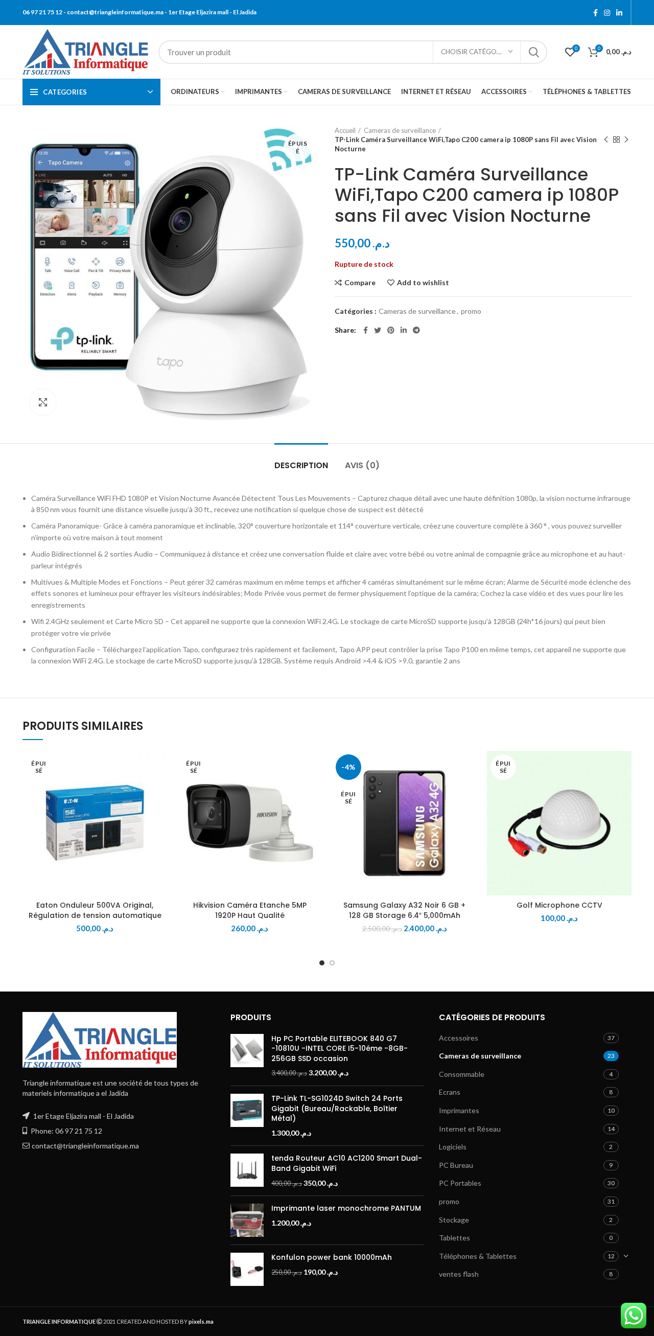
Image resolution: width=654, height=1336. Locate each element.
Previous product (606, 139)
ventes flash (459, 1274)
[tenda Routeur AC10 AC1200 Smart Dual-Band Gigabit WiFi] (247, 1171)
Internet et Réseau (470, 1128)
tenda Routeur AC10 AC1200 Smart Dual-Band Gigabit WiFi (346, 1163)
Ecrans (449, 1092)
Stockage (454, 1219)
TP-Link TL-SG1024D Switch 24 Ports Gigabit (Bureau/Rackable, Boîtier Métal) (337, 1108)
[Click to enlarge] (43, 402)
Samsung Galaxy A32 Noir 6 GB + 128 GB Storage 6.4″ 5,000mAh (404, 910)
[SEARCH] (533, 52)
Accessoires (458, 1037)
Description (301, 465)
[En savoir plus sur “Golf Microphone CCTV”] (624, 790)
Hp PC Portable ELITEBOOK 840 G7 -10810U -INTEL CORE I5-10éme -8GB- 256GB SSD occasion (339, 1049)
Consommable (461, 1074)
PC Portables (460, 1183)
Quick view (159, 813)
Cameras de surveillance (400, 130)
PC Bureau (456, 1165)
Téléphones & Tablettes (478, 1256)
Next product (626, 139)
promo (471, 311)
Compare (360, 282)
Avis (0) (362, 465)
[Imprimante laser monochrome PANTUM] (247, 1220)
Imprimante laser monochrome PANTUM (346, 1208)
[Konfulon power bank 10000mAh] (247, 1269)
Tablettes (454, 1237)
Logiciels (452, 1146)
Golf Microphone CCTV (559, 905)
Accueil (345, 130)
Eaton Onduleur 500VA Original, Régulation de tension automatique (95, 910)
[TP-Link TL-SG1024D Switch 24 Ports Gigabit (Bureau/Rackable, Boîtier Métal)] (247, 1116)
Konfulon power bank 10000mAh (331, 1257)
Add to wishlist (423, 282)
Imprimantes (459, 1110)
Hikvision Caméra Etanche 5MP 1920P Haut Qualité (250, 910)
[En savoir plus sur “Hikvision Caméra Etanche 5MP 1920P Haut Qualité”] (314, 790)
